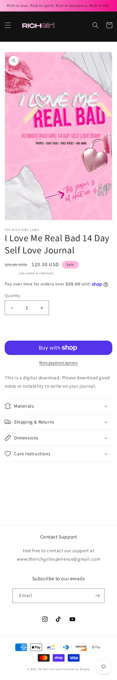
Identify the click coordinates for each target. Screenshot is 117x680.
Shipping (11, 273)
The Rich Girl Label (50, 669)
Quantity (12, 295)
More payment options (58, 362)
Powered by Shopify (76, 669)
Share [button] (17, 470)
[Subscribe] (97, 595)
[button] (8, 25)
